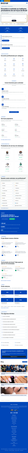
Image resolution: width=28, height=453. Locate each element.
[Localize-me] (25, 18)
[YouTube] (14, 413)
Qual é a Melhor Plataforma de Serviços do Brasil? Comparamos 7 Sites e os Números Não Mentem (13, 373)
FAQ (14, 424)
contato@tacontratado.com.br (14, 443)
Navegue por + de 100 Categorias (5, 400)
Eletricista (6, 23)
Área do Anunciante (14, 431)
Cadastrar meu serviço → (14, 356)
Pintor (14, 23)
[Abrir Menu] (26, 3)
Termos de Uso (6, 450)
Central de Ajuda (14, 423)
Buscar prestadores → (5, 40)
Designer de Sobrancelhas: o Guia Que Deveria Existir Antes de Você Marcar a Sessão (13, 395)
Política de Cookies (17, 450)
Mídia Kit (14, 433)
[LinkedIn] (16, 413)
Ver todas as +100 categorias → (21, 23)
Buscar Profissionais (14, 416)
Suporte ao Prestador (14, 434)
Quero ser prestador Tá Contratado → (6, 280)
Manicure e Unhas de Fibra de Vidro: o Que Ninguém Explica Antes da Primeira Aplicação (12, 384)
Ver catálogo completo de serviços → (6, 139)
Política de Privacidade (11, 450)
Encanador (11, 23)
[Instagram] (13, 413)
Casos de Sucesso (14, 432)
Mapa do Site (21, 450)
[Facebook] (11, 413)
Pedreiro (3, 23)
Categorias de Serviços (14, 417)
